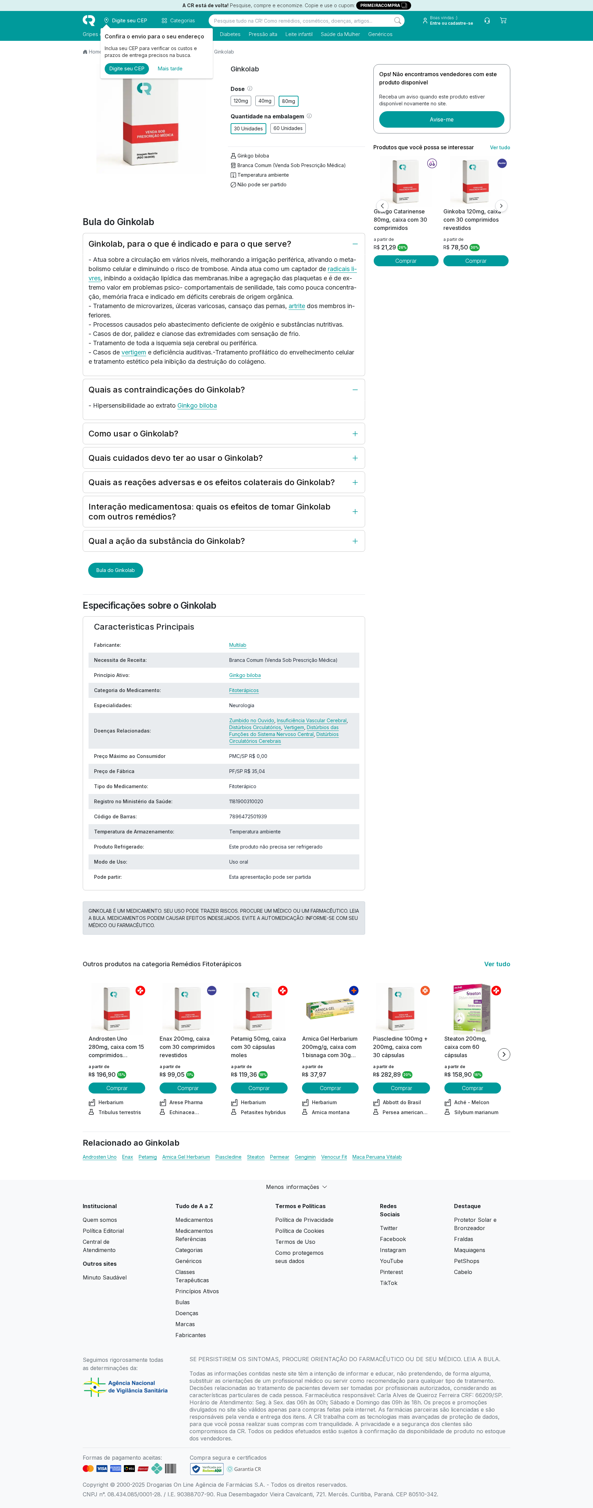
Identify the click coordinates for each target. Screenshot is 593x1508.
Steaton (256, 1157)
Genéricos (380, 34)
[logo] (89, 20)
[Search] (398, 20)
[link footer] (207, 1469)
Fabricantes (190, 1335)
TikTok (388, 1282)
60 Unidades (288, 128)
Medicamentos (194, 1219)
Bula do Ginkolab (115, 570)
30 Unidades (248, 128)
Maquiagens (469, 1250)
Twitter (389, 1228)
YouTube (391, 1261)
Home (95, 52)
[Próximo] (501, 206)
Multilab (237, 645)
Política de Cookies (299, 1230)
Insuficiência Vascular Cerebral (312, 720)
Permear (279, 1157)
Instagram (393, 1250)
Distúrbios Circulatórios (255, 727)
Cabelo (463, 1272)
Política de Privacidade (304, 1219)
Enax (127, 1157)
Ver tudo (500, 147)
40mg (264, 101)
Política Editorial (103, 1230)
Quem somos (100, 1219)
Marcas (185, 1324)
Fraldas (463, 1239)
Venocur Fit (334, 1157)
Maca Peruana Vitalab (377, 1157)
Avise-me (442, 119)
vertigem (133, 352)
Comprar (406, 260)
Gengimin (305, 1157)
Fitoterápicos (244, 690)
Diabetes (230, 34)
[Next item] (504, 1054)
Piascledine (229, 1157)
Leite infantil (299, 34)
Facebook (393, 1239)
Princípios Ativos (197, 1291)
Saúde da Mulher (340, 34)
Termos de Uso (295, 1241)
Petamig (148, 1157)
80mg (288, 101)
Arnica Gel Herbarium (186, 1157)
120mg (241, 101)
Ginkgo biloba (253, 156)
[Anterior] (382, 206)
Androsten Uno (100, 1157)
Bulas (182, 1302)
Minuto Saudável (105, 1277)
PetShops (466, 1261)
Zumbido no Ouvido (251, 720)
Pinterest (391, 1272)
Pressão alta (263, 34)
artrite (297, 305)
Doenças (186, 1313)
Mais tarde (170, 68)
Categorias (189, 1250)
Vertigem (294, 727)
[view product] (406, 181)
